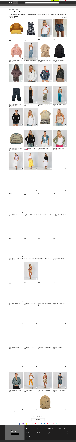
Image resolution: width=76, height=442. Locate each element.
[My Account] (61, 2)
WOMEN (15, 2)
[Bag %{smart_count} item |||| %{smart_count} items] (65, 2)
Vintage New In (42, 11)
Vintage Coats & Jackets (50, 11)
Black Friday (49, 432)
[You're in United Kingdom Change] (65, 0)
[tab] (10, 5)
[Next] (66, 12)
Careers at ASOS (39, 429)
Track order (27, 429)
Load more (38, 419)
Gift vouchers (49, 429)
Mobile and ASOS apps (51, 428)
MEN (21, 2)
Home (10, 9)
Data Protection (28, 436)
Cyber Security (39, 433)
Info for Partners (50, 433)
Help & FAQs (62, 0)
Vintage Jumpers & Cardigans (59, 11)
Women (13, 9)
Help (26, 428)
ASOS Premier (28, 432)
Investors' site (38, 432)
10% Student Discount (28, 433)
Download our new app (55, 0)
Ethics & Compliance (28, 437)
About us (38, 428)
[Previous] (39, 12)
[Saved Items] (63, 2)
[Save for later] (22, 36)
